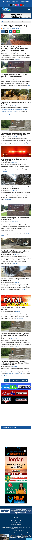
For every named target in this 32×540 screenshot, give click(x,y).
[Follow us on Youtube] (16, 5)
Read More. (18, 59)
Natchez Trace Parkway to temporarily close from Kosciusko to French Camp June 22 (15, 134)
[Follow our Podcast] (18, 5)
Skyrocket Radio (20, 530)
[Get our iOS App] (23, 5)
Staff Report (14, 51)
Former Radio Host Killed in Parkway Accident (13, 308)
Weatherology (24, 532)
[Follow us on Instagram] (13, 5)
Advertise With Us (24, 1)
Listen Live (7, 1)
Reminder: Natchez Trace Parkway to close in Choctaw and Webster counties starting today (15, 335)
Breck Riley (14, 105)
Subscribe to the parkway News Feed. (12, 28)
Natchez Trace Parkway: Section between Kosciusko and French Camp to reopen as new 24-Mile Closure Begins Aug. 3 (15, 48)
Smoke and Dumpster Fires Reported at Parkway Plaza (14, 160)
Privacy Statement (16, 520)
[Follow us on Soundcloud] (21, 5)
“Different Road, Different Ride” (14, 373)
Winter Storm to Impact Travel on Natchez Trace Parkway (15, 218)
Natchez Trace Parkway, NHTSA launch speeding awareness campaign (14, 75)
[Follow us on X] (11, 5)
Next (17, 380)
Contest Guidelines (16, 522)
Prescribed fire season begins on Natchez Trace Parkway (15, 279)
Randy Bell (17, 311)
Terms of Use (16, 519)
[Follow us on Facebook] (9, 5)
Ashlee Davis (14, 162)
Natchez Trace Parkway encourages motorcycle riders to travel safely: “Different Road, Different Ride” (15, 362)
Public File (16, 517)
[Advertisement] (16, 15)
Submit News (15, 1)
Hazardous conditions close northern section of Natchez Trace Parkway (16, 187)
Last (23, 380)
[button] (29, 9)
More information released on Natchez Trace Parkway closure (16, 103)
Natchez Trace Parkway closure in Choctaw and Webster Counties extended (15, 251)
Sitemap (16, 3)
